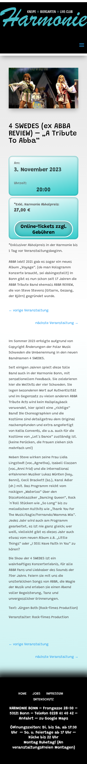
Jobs (36, 694)
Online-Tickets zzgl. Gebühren (44, 229)
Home (22, 694)
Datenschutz (43, 699)
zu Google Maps (53, 718)
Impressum (54, 694)
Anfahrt (26, 718)
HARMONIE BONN (23, 708)
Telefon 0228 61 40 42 (54, 713)
